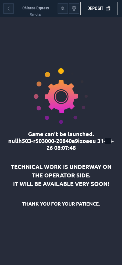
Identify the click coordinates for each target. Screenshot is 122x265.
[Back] (8, 8)
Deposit (95, 8)
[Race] (74, 8)
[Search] (63, 8)
